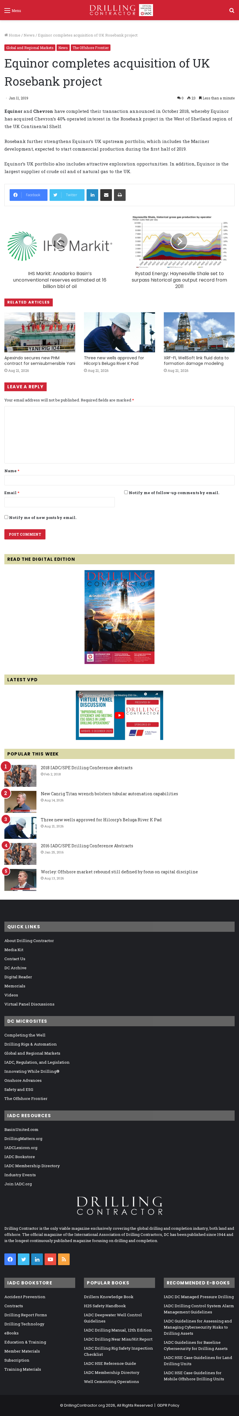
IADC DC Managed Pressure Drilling (199, 1296)
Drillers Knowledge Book (108, 1296)
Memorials (14, 986)
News (29, 35)
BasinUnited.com (21, 1129)
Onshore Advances (23, 1080)
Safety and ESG (18, 1089)
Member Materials (22, 1351)
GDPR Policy (168, 1405)
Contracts (13, 1305)
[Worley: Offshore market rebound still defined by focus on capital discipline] (20, 880)
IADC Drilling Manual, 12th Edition (118, 1330)
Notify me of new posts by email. (42, 517)
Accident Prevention (24, 1296)
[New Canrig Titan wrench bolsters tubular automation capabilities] (20, 802)
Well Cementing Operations (111, 1381)
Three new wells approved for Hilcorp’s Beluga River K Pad (114, 360)
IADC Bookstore (19, 1156)
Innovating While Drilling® (31, 1071)
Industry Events (20, 1174)
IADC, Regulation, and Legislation (37, 1062)
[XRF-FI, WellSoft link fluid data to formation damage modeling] (199, 332)
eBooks (11, 1333)
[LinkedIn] (92, 195)
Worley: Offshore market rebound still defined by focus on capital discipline (119, 872)
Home (14, 35)
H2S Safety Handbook (105, 1305)
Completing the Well (24, 1035)
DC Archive (15, 967)
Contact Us (14, 958)
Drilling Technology (24, 1324)
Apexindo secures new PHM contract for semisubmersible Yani (39, 360)
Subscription (16, 1360)
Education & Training (25, 1342)
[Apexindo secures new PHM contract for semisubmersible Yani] (39, 332)
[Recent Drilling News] (119, 662)
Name (11, 470)
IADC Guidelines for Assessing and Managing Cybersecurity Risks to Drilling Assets (198, 1327)
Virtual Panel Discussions (29, 1004)
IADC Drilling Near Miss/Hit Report (118, 1339)
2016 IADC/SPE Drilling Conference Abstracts (87, 845)
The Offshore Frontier (91, 47)
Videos (11, 995)
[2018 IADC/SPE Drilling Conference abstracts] (20, 776)
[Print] (120, 195)
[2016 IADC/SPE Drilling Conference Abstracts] (20, 854)
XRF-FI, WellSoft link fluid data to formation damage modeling (196, 360)
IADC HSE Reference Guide (110, 1363)
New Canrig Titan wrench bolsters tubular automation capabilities (109, 793)
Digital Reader (18, 976)
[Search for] (232, 12)
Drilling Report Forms (25, 1314)
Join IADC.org (18, 1183)
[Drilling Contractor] (119, 10)
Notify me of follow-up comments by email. (174, 492)
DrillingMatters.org (23, 1138)
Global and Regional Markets (30, 47)
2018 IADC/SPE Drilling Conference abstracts (87, 767)
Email (11, 492)
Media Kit (13, 949)
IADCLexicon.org (20, 1147)
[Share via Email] (106, 195)
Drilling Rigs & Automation (30, 1044)
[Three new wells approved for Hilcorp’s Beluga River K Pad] (119, 332)
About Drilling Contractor (29, 940)
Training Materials (22, 1369)
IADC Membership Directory (32, 1165)
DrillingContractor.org (84, 1405)
